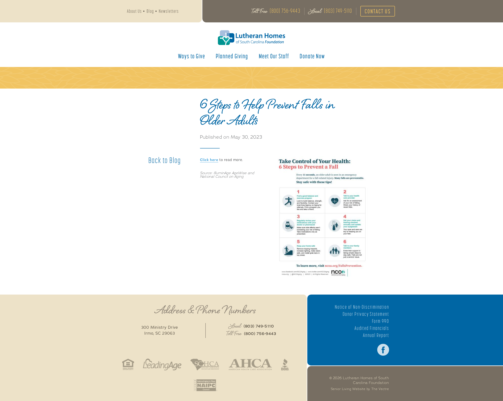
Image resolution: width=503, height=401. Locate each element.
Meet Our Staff (274, 56)
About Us (134, 11)
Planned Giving (232, 56)
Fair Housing (128, 364)
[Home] (251, 37)
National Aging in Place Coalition (205, 385)
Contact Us (378, 11)
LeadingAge (162, 364)
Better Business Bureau (285, 364)
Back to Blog (164, 160)
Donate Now (312, 56)
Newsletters (169, 11)
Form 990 (380, 321)
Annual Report (376, 335)
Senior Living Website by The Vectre (360, 389)
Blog (150, 11)
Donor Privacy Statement (366, 314)
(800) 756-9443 (285, 11)
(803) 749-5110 (338, 11)
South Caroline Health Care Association (204, 364)
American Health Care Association (250, 364)
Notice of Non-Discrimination (362, 306)
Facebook (383, 350)
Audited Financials (371, 328)
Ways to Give (191, 56)
